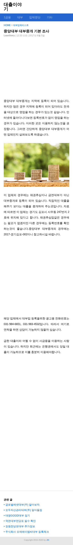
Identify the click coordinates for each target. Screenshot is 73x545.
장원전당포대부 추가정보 (20, 526)
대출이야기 (13, 6)
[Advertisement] (36, 66)
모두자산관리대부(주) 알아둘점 (23, 510)
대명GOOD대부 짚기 (17, 515)
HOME (7, 25)
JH (47, 540)
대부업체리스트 (21, 25)
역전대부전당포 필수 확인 (20, 520)
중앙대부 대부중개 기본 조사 (26, 31)
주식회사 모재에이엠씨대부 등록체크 (27, 531)
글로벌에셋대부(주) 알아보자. (22, 504)
